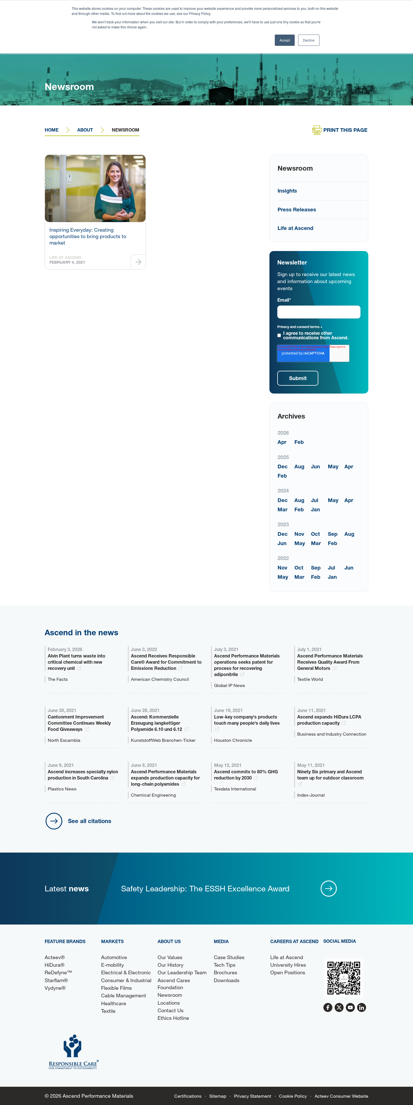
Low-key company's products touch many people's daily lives (247, 720)
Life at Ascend (295, 228)
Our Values (170, 957)
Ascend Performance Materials (98, 1096)
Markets (112, 941)
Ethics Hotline (173, 1018)
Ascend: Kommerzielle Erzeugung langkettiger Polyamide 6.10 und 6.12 (157, 723)
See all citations (89, 820)
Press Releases (297, 209)
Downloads (226, 980)
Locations (169, 1003)
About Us (169, 941)
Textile (108, 1011)
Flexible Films (116, 988)
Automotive (114, 957)
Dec (283, 466)
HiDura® (54, 965)
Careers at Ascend (294, 941)
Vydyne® (55, 988)
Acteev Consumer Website (341, 1096)
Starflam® (56, 980)
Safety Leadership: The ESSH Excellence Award (205, 888)
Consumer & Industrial (126, 980)
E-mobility (112, 965)
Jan (315, 509)
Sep (332, 534)
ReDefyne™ (58, 972)
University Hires (288, 965)
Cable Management (123, 995)
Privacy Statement (252, 1096)
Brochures (225, 972)
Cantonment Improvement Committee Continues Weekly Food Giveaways (79, 723)
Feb (299, 442)
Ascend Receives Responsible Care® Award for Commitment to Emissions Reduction (166, 662)
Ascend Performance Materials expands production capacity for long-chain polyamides (165, 778)
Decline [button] (309, 40)
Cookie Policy (293, 1096)
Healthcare (113, 1003)
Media (221, 941)
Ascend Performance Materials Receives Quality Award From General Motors (330, 662)
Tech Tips (224, 965)
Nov (299, 534)
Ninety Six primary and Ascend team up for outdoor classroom (330, 774)
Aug (299, 466)
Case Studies (229, 957)
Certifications (187, 1096)
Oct (315, 534)
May (333, 466)
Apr (282, 442)
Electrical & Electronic (126, 972)
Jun (315, 466)
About (85, 129)
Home (51, 129)
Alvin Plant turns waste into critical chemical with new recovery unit (76, 662)
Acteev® (55, 957)
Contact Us (170, 1010)
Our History (170, 965)
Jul (314, 500)
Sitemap (217, 1096)
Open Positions (287, 972)
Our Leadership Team (182, 972)
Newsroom (170, 995)
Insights (287, 190)
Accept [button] (285, 40)
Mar (282, 509)
